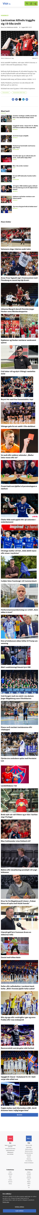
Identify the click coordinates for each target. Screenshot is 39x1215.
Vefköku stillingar (19, 1206)
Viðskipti (10, 1174)
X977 (29, 1185)
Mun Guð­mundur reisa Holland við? (16, 841)
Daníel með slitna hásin (10, 958)
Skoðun (10, 1179)
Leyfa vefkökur (20, 1211)
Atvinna (29, 1176)
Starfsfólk (29, 1155)
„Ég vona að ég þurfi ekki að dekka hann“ (25, 206)
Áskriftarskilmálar (29, 1153)
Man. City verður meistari (20, 166)
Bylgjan (28, 1181)
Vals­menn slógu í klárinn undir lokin (16, 249)
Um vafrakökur (28, 1160)
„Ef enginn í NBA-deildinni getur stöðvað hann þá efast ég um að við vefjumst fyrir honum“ (25, 187)
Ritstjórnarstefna (29, 1151)
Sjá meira (19, 1115)
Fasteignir (29, 1174)
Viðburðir (29, 1178)
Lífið (10, 1178)
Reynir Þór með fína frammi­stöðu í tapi (17, 399)
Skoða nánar (6, 1202)
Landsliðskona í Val (9, 786)
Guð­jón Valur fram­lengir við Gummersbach (19, 581)
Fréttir (10, 1172)
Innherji (28, 1172)
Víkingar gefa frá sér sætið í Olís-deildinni (18, 426)
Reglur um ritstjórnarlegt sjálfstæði (10, 1146)
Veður (28, 1179)
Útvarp (10, 1183)
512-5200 (30, 1145)
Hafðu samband (28, 1149)
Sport (10, 1176)
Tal (28, 1187)
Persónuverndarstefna (10, 1148)
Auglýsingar (28, 1147)
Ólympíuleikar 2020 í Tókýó (19, 92)
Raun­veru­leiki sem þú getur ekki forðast (17, 1048)
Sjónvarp (10, 1181)
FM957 (28, 1183)
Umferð (29, 1157)
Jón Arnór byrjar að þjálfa (20, 136)
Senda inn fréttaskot (28, 1162)
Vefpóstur (29, 1159)
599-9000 (11, 1154)
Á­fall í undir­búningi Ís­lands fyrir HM (15, 667)
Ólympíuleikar (5, 92)
